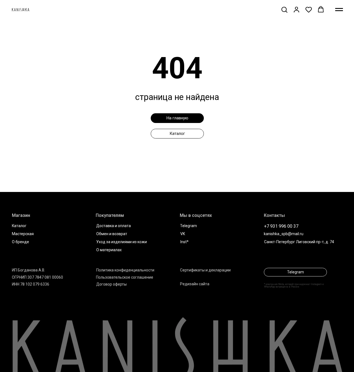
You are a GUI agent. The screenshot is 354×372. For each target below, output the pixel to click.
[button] (284, 9)
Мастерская (23, 234)
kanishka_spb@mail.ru (283, 234)
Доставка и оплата (113, 226)
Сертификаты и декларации (205, 270)
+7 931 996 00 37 (281, 226)
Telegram (188, 226)
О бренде (20, 242)
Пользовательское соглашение (124, 277)
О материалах (109, 250)
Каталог (19, 226)
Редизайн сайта (194, 284)
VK (182, 234)
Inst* (184, 242)
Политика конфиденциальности (125, 270)
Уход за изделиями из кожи (121, 242)
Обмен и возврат (111, 234)
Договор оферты (111, 284)
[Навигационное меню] (339, 9)
